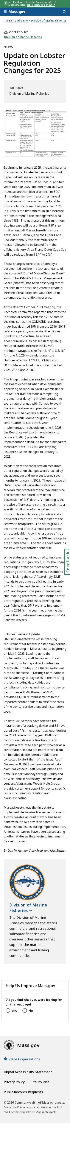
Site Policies (40, 1082)
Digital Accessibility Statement (28, 1072)
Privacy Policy (14, 1082)
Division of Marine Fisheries (48, 20)
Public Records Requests (23, 1092)
